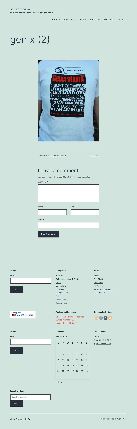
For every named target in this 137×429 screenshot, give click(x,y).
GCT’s (58, 282)
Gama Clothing (20, 9)
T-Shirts (59, 276)
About (66, 19)
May (60, 382)
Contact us (122, 19)
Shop (54, 19)
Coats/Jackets (62, 293)
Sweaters (60, 289)
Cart (73, 19)
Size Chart (109, 19)
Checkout (82, 19)
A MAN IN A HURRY (102, 340)
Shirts (58, 296)
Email (73, 207)
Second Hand (61, 303)
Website (41, 219)
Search (16, 403)
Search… (14, 275)
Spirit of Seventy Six (102, 343)
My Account (95, 19)
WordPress (121, 419)
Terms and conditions (103, 289)
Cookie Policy (99, 293)
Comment (43, 182)
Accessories (61, 300)
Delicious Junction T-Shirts (67, 279)
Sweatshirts (61, 286)
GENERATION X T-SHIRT (57, 156)
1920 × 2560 (94, 156)
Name (41, 207)
